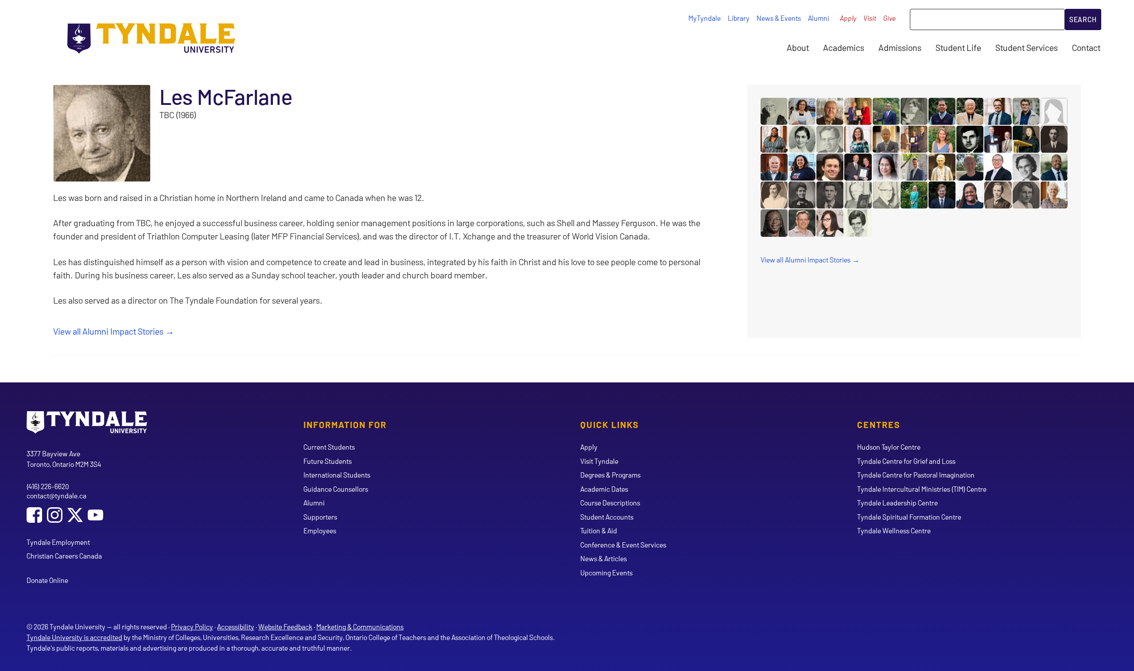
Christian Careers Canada (64, 555)
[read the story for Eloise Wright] (1026, 167)
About (798, 47)
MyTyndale (704, 18)
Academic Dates (604, 489)
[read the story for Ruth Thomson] (914, 139)
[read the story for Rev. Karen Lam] (829, 222)
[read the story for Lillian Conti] (802, 111)
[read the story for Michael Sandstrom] (969, 167)
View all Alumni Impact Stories (108, 331)
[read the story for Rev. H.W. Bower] (1054, 139)
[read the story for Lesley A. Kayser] (1054, 194)
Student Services (1026, 47)
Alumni (818, 18)
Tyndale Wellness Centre (894, 530)
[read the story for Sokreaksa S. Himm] (941, 111)
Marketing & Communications (360, 626)
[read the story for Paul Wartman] (802, 222)
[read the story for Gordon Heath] (997, 139)
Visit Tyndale (599, 461)
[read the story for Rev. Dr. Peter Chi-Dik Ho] (886, 139)
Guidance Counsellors (335, 489)
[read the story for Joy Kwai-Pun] (886, 167)
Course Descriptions (610, 502)
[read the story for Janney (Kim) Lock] (1026, 139)
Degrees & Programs (610, 474)
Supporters (320, 517)
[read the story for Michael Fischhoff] (997, 111)
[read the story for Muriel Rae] (1026, 194)
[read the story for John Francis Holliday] (886, 194)
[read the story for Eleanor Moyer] (857, 194)
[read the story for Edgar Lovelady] (857, 167)
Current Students (329, 447)
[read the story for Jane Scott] (774, 111)
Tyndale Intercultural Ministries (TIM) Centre (921, 489)
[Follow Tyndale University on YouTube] (95, 515)
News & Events (779, 18)
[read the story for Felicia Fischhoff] (774, 139)
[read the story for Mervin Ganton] (997, 194)
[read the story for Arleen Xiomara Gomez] (802, 167)
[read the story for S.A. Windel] (802, 194)
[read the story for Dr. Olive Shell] (802, 139)
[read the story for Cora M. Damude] (774, 194)
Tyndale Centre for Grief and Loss (906, 461)
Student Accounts (606, 517)
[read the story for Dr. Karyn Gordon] (914, 194)
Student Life (958, 47)
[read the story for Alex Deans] (969, 139)
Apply (848, 18)
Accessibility (235, 626)
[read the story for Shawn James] (1054, 167)
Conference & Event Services (623, 544)
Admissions (899, 47)
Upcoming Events (606, 572)
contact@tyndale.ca (56, 495)
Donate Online (47, 580)
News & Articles (603, 558)
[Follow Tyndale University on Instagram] (54, 515)
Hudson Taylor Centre (888, 447)
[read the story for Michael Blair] (774, 222)
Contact (1086, 47)
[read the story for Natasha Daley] (969, 194)
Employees (319, 530)
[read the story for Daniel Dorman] (941, 194)
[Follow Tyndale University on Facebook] (34, 515)
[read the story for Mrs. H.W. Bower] (1054, 111)
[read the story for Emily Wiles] (941, 139)
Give (889, 18)
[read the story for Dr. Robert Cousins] (829, 111)
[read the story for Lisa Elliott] (857, 139)
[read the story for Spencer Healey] (829, 167)
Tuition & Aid (598, 530)
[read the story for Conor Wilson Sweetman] (1026, 111)
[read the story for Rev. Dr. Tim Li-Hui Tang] (997, 167)
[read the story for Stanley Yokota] (969, 111)
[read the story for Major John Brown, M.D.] (829, 194)
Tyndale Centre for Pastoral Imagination (916, 474)
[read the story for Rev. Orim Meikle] (886, 111)
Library (739, 18)
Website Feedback (285, 626)
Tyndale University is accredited (74, 637)
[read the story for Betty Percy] (857, 222)
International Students (336, 474)
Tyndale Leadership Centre (897, 502)
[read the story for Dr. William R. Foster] (829, 139)
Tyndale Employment (58, 542)
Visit (869, 18)
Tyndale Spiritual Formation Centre (909, 517)
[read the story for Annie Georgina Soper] (941, 167)
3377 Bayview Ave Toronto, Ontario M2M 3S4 (64, 458)
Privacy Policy (192, 626)
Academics (843, 47)
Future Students (327, 461)
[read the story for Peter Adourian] (914, 167)
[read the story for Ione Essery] (914, 111)
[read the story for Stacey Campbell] (857, 111)
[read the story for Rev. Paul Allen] (774, 167)
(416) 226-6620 (48, 486)
